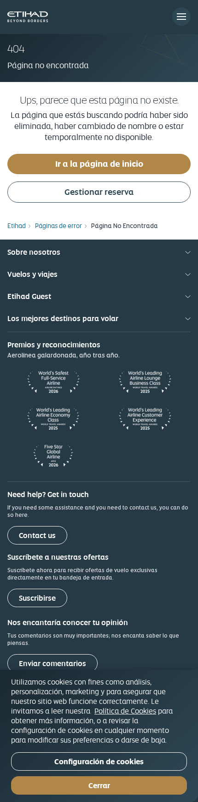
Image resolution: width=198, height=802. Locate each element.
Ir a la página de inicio (99, 163)
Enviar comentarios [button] (52, 663)
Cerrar (99, 785)
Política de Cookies (125, 710)
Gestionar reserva (99, 192)
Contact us (37, 535)
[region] (99, 736)
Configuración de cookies (99, 762)
